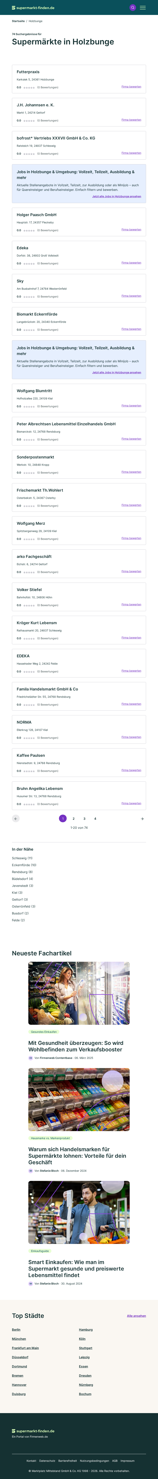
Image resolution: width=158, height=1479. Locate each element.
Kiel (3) (17, 892)
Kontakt (31, 1460)
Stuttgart (85, 1348)
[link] (79, 79)
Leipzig (84, 1357)
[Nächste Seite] (142, 818)
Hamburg (86, 1329)
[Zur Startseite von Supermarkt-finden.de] (33, 7)
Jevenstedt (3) (22, 886)
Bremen (17, 1375)
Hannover (19, 1385)
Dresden (85, 1375)
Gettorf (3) (20, 899)
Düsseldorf (20, 1357)
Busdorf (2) (20, 913)
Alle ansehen (136, 1316)
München (19, 1339)
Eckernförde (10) (24, 865)
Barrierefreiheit (67, 1460)
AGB (115, 1460)
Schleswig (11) (22, 858)
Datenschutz (47, 1460)
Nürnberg (86, 1385)
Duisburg (19, 1394)
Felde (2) (18, 920)
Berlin (16, 1329)
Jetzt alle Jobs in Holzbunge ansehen (116, 196)
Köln (82, 1339)
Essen (83, 1366)
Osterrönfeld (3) (23, 906)
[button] (132, 7)
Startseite (18, 21)
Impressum (127, 1460)
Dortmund (19, 1366)
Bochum (85, 1394)
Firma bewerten (131, 86)
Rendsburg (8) (22, 872)
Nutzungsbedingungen (94, 1460)
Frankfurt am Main (25, 1348)
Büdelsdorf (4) (22, 879)
